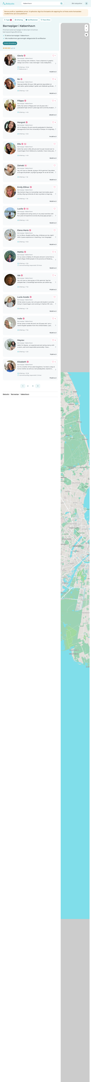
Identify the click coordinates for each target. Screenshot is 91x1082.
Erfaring (19, 20)
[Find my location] (86, 34)
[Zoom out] (86, 30)
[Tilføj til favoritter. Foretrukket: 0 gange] (54, 144)
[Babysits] (8, 3)
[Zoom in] (86, 26)
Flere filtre (46, 20)
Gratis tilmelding (10, 43)
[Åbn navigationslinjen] (86, 3)
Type (8, 20)
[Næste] (37, 386)
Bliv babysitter (77, 3)
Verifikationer (32, 20)
